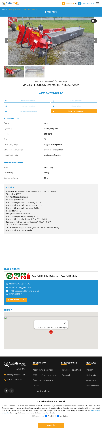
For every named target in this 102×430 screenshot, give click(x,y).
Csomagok (66, 375)
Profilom (89, 370)
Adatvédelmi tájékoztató (43, 370)
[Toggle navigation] (97, 3)
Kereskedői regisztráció (71, 370)
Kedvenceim (91, 380)
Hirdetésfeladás (92, 385)
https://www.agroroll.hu (19, 283)
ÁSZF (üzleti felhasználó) (43, 380)
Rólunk (36, 385)
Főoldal (4, 9)
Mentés (51, 425)
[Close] (64, 323)
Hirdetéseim (91, 375)
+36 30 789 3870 (14, 379)
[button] (51, 332)
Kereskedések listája (41, 391)
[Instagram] (11, 390)
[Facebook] (6, 390)
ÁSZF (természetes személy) (44, 375)
